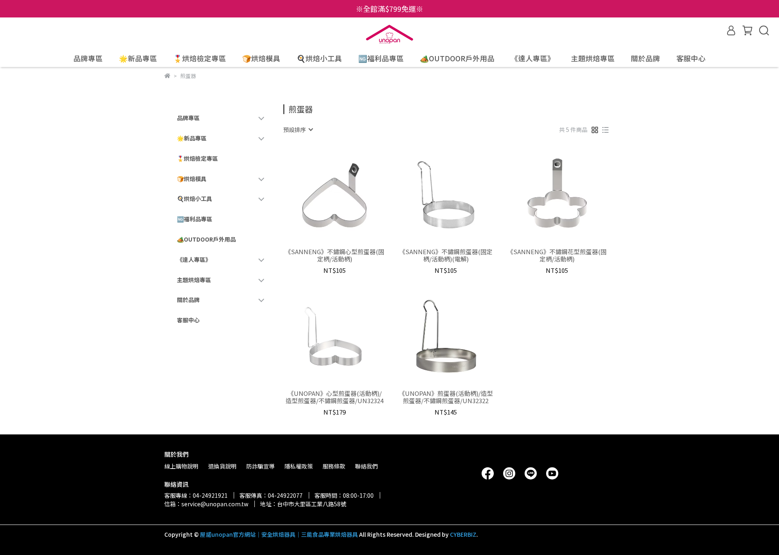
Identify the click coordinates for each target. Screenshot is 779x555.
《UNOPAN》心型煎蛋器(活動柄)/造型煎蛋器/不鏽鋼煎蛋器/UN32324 (334, 397)
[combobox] (297, 129)
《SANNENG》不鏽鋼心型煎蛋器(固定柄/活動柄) (334, 255)
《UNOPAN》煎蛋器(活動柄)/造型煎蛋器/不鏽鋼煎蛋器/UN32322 (446, 397)
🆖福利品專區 (381, 58)
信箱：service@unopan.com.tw (206, 504)
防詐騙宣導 (260, 466)
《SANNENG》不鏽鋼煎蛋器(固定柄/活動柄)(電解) (446, 255)
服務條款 (334, 466)
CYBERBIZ (463, 534)
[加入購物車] (346, 195)
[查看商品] (323, 195)
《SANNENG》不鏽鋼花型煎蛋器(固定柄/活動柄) (557, 255)
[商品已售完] (346, 336)
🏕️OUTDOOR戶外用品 (457, 58)
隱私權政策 (298, 466)
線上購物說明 (181, 466)
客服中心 (691, 58)
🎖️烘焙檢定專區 (199, 58)
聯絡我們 (366, 466)
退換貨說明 (222, 466)
